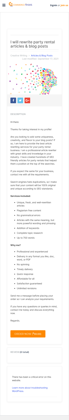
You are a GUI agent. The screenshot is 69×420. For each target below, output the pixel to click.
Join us (64, 5)
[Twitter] (20, 100)
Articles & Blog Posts (41, 55)
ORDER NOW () (27, 334)
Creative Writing (18, 55)
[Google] (27, 100)
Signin (53, 5)
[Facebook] (13, 100)
